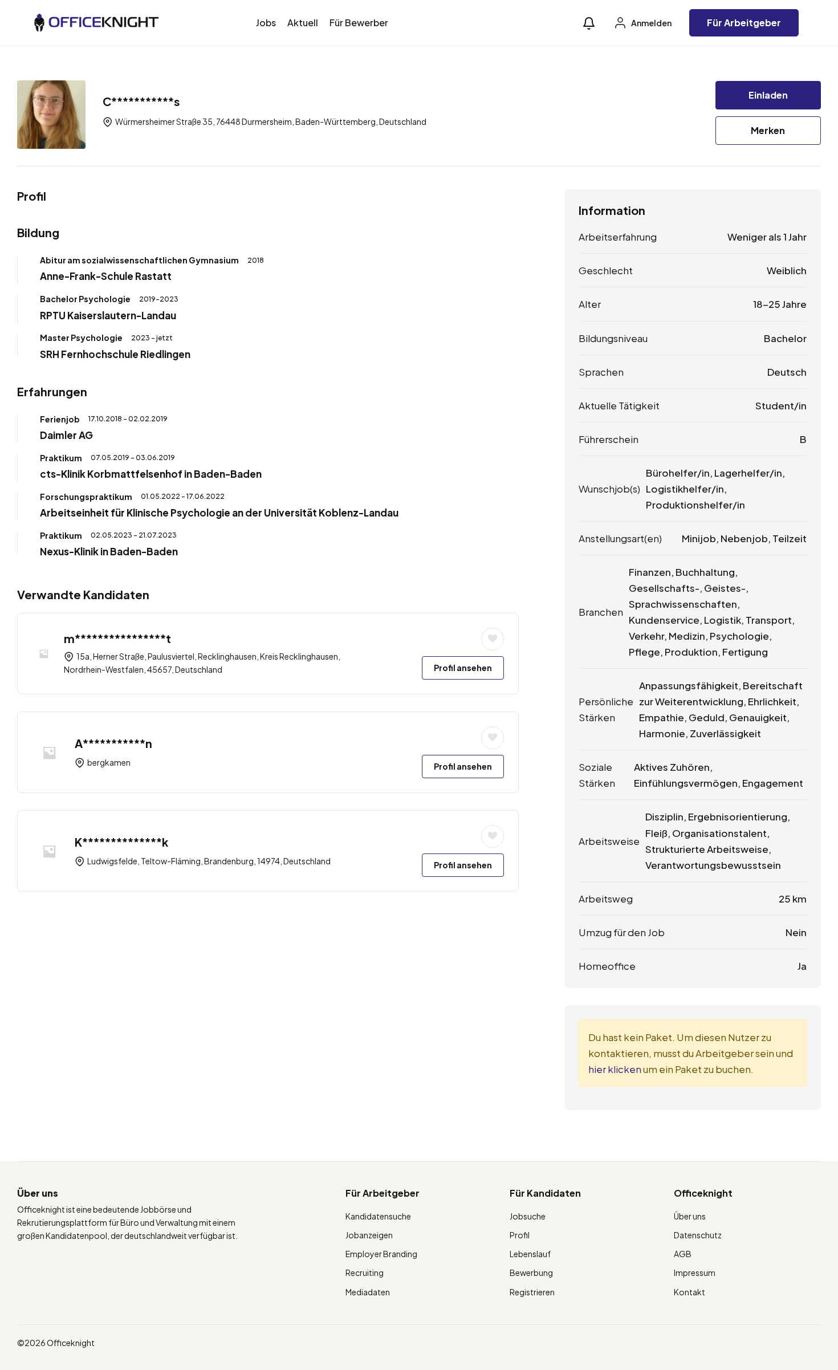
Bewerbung (531, 1272)
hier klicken (614, 1069)
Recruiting (364, 1272)
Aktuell (302, 23)
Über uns (690, 1216)
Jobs (266, 23)
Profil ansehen (463, 667)
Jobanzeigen (369, 1235)
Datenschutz (698, 1235)
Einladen (768, 95)
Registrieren (532, 1292)
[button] (589, 23)
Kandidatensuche (378, 1216)
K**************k (121, 842)
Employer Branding (381, 1254)
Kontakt (689, 1292)
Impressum (694, 1272)
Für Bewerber (358, 23)
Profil (520, 1235)
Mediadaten (367, 1292)
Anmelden (651, 23)
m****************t (117, 638)
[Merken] (492, 639)
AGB (682, 1254)
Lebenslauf (530, 1254)
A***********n (113, 743)
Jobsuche (528, 1216)
